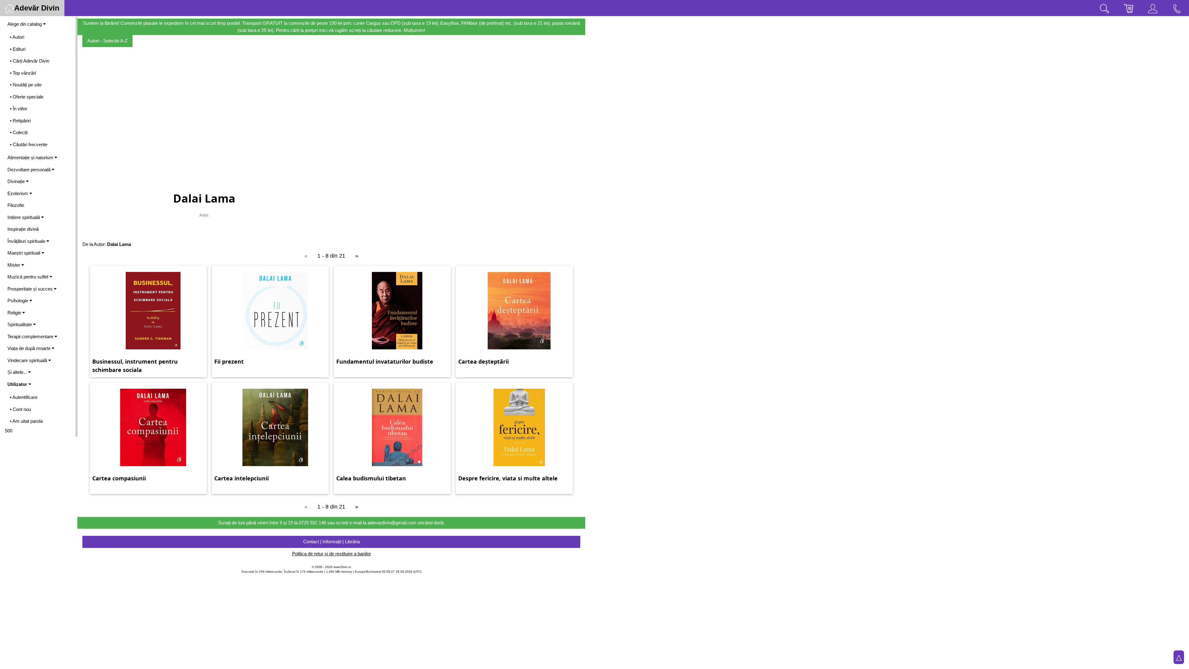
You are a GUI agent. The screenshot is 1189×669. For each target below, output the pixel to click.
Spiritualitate (20, 324)
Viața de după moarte (29, 348)
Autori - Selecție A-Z (107, 40)
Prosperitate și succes (30, 288)
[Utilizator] (1153, 8)
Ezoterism (18, 193)
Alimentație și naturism (30, 157)
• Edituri (17, 49)
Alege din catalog (25, 24)
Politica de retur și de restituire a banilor (331, 553)
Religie (14, 312)
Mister (14, 265)
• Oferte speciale (26, 96)
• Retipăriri (20, 120)
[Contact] (1177, 8)
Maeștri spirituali (24, 253)
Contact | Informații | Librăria (331, 541)
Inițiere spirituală (24, 217)
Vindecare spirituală (27, 360)
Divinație (16, 181)
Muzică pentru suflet (28, 276)
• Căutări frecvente (28, 144)
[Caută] (1104, 8)
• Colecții (19, 132)
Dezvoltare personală (29, 169)
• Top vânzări (23, 73)
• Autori (17, 37)
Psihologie (18, 300)
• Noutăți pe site (25, 84)
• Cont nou (20, 409)
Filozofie (15, 205)
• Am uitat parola (26, 421)
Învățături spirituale (26, 241)
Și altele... (17, 372)
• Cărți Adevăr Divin (29, 60)
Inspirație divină (23, 229)
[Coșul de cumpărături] (1129, 8)
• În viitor (18, 108)
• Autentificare (23, 397)
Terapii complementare (30, 336)
